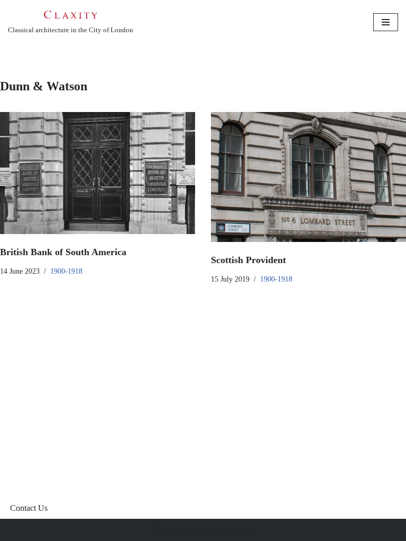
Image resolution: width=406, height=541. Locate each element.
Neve (161, 529)
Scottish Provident (248, 260)
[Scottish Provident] (308, 177)
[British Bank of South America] (97, 173)
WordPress (236, 529)
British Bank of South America (63, 252)
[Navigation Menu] (385, 22)
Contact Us (29, 507)
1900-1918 (66, 271)
